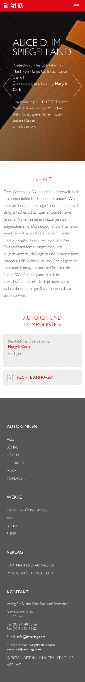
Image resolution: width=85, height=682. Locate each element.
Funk (11, 533)
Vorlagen (16, 478)
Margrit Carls (19, 346)
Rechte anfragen (35, 377)
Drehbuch (16, 463)
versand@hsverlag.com (24, 649)
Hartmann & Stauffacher (30, 565)
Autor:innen (22, 426)
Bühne (13, 447)
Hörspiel (14, 455)
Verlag (15, 552)
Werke (14, 497)
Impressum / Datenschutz (30, 573)
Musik (12, 471)
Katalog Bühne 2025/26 (27, 510)
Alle (11, 439)
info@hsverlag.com (31, 637)
